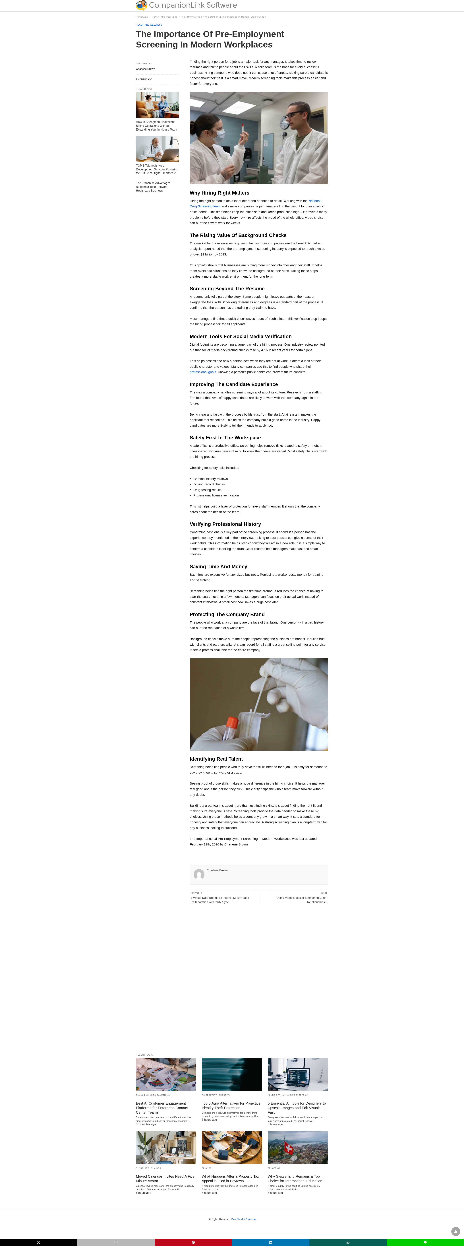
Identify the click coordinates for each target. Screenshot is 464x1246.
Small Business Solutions (153, 1095)
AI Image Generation (296, 1095)
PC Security (209, 1095)
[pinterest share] (193, 1242)
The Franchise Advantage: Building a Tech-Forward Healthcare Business (153, 186)
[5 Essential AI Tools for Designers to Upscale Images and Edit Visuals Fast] (298, 1074)
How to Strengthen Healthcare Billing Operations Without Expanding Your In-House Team (156, 125)
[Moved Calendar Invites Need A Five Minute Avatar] (166, 1147)
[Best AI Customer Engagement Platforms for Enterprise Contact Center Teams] (166, 1074)
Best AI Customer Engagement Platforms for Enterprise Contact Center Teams (162, 1107)
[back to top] (455, 1231)
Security (224, 1095)
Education (274, 1168)
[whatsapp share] (348, 1242)
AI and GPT (274, 1095)
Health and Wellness (164, 17)
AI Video (156, 1168)
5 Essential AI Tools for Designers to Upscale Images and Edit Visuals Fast (297, 1107)
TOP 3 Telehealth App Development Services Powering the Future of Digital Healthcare (157, 169)
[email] (116, 1242)
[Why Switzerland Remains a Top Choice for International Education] (298, 1147)
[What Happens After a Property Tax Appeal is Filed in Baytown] (232, 1147)
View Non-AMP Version (243, 1219)
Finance (207, 1168)
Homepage (142, 17)
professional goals (203, 372)
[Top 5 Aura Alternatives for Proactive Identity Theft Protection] (232, 1074)
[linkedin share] (270, 1242)
